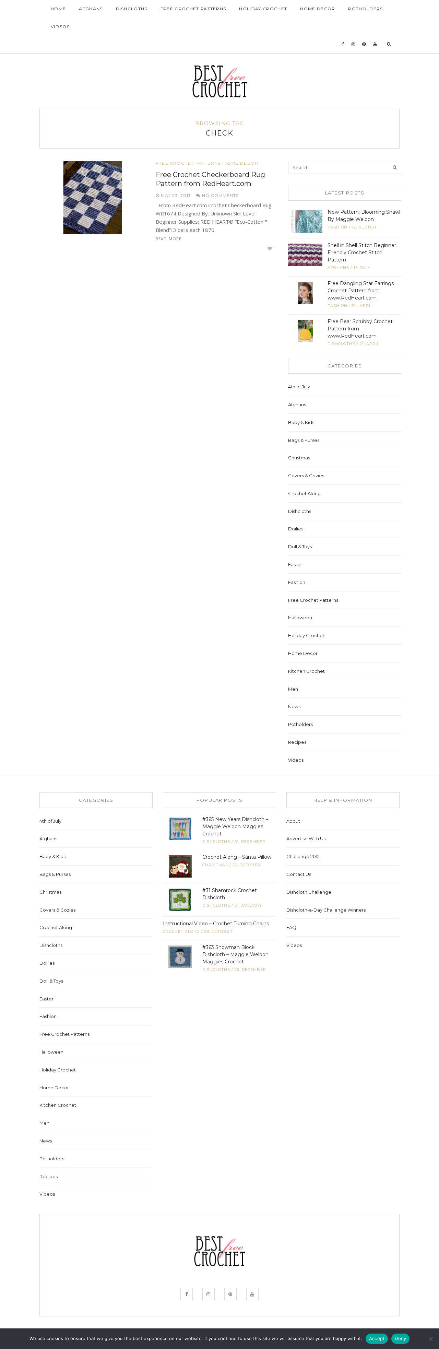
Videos (60, 26)
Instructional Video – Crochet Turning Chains (216, 923)
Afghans (91, 8)
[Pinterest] (364, 44)
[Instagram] (353, 44)
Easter (295, 564)
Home (58, 8)
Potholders (365, 8)
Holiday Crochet (263, 8)
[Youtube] (375, 44)
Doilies (295, 528)
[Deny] (430, 1338)
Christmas (299, 457)
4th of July (299, 386)
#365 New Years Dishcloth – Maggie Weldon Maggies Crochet (235, 826)
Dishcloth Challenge (308, 892)
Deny (400, 1338)
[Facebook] (343, 44)
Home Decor (317, 8)
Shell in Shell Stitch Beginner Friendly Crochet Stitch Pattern (362, 252)
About (293, 821)
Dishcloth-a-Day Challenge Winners (326, 910)
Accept (377, 1338)
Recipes (297, 742)
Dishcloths (131, 8)
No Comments (220, 195)
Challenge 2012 (303, 856)
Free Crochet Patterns (193, 8)
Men (293, 689)
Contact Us (298, 874)
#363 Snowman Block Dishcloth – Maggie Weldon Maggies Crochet (235, 954)
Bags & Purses (303, 440)
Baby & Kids (301, 422)
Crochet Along (304, 493)
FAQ (291, 927)
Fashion (337, 227)
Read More (168, 238)
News (294, 706)
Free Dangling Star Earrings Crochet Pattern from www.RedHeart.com (361, 290)
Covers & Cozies (306, 475)
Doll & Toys (300, 546)
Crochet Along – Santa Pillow (236, 857)
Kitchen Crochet (306, 671)
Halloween (300, 617)
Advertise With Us (305, 838)
